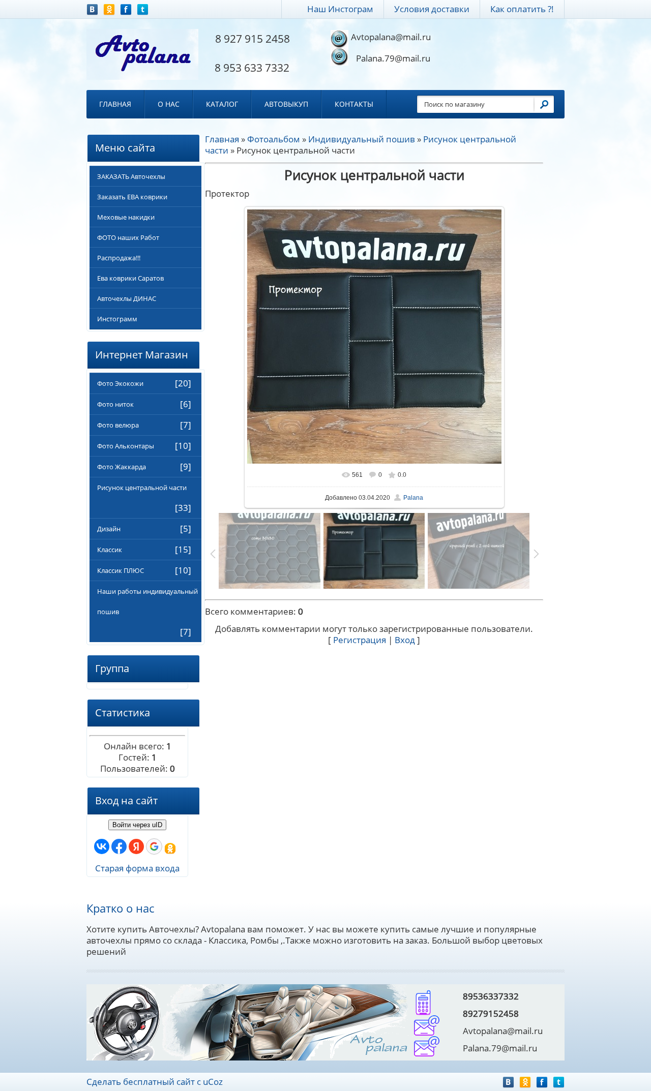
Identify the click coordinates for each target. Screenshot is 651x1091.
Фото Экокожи (120, 383)
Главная (115, 104)
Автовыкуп (286, 104)
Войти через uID (137, 825)
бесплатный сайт (159, 1081)
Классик (109, 549)
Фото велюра (118, 425)
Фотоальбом (273, 139)
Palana (413, 497)
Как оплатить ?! (522, 9)
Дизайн (109, 528)
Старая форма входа (137, 868)
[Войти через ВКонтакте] (101, 846)
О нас (169, 104)
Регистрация (359, 640)
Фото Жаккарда (121, 466)
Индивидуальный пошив (361, 139)
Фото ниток (115, 404)
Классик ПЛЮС (120, 570)
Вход (405, 640)
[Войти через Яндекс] (136, 846)
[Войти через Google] (154, 846)
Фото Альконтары (125, 445)
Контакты (354, 104)
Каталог (222, 104)
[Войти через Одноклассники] (170, 849)
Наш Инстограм (340, 9)
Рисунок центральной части (142, 487)
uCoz (213, 1081)
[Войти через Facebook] (119, 846)
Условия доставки (431, 9)
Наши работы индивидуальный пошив (147, 601)
